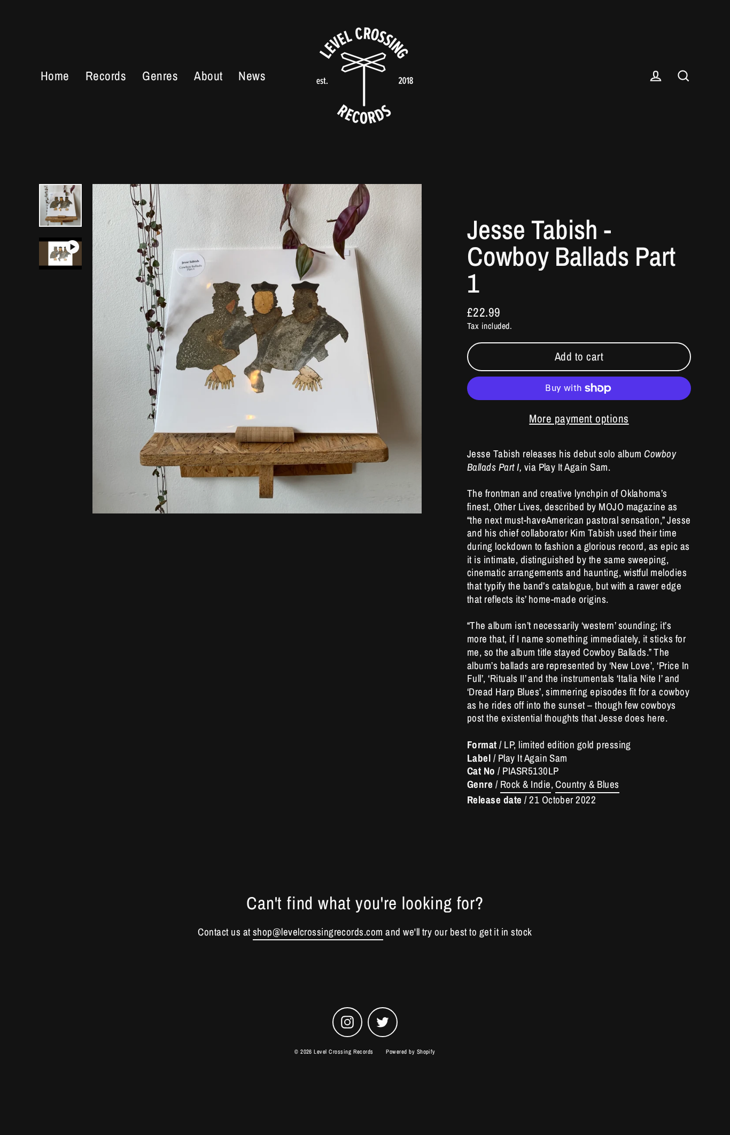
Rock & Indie (525, 784)
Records (106, 75)
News (252, 75)
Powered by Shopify (411, 1051)
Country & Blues (587, 784)
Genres (160, 75)
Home (55, 75)
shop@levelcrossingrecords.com (318, 932)
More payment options (579, 418)
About (208, 75)
